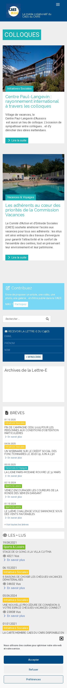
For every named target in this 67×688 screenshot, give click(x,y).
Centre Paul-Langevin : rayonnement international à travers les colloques (32, 101)
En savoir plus (14, 437)
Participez (21, 304)
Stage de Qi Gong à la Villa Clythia (27, 551)
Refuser (33, 669)
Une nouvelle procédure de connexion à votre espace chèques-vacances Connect (32, 606)
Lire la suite (18, 140)
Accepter (33, 659)
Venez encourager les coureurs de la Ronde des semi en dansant (31, 492)
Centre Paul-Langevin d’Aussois (25, 118)
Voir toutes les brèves (17, 524)
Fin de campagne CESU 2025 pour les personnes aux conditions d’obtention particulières (31, 430)
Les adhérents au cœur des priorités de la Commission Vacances (32, 210)
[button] (61, 638)
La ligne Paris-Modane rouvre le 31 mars (32, 472)
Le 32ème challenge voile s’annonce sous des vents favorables (33, 513)
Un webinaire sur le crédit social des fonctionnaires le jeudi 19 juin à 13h (30, 452)
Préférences (33, 679)
